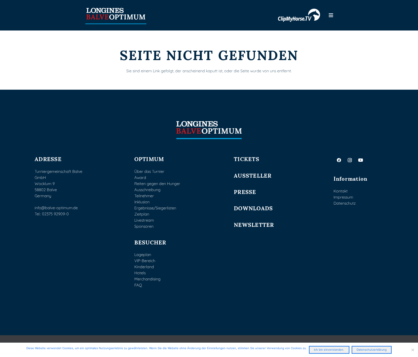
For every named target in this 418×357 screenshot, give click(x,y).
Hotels (140, 272)
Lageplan (142, 254)
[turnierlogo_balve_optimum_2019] (209, 130)
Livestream (144, 220)
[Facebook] (339, 160)
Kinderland (144, 266)
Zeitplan (141, 214)
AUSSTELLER (253, 175)
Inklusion (142, 201)
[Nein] (412, 350)
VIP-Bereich (144, 260)
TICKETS (246, 159)
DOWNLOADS (253, 208)
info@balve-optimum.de (56, 207)
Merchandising (147, 278)
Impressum (343, 197)
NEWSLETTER (254, 224)
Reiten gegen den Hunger (157, 183)
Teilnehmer (144, 195)
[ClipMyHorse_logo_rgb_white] (299, 15)
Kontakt (341, 191)
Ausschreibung (147, 189)
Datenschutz (345, 203)
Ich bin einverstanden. (329, 349)
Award (140, 177)
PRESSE (245, 191)
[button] (331, 15)
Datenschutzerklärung (372, 349)
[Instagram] (349, 160)
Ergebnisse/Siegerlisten (155, 207)
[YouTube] (360, 160)
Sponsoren (143, 226)
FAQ (138, 285)
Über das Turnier (149, 171)
